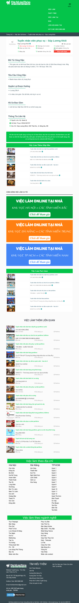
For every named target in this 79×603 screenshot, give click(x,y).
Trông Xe (44, 549)
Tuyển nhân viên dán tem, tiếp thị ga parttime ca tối (44, 149)
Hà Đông (12, 487)
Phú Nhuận (55, 503)
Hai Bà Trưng (13, 475)
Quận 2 (54, 471)
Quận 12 (54, 494)
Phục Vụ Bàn (45, 522)
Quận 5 (54, 477)
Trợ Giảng (12, 543)
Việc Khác (44, 552)
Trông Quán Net (14, 545)
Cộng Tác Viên (45, 545)
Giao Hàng (44, 533)
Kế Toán (43, 536)
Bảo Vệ (11, 552)
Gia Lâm (11, 494)
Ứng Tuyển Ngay (62, 51)
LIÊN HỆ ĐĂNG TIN (55, 25)
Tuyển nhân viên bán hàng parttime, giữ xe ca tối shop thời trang (35, 430)
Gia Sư (11, 536)
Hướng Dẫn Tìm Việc (35, 575)
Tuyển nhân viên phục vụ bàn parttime (27, 421)
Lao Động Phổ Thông (16, 549)
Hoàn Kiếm (12, 477)
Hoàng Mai (12, 496)
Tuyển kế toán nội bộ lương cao (25, 438)
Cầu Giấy (12, 468)
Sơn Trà (32, 473)
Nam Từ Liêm (13, 491)
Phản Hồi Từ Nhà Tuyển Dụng (38, 580)
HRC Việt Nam (44, 602)
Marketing (12, 538)
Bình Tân (54, 508)
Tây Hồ (11, 482)
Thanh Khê (33, 471)
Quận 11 (54, 491)
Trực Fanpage (13, 522)
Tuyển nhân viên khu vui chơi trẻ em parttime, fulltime (44, 157)
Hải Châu (33, 468)
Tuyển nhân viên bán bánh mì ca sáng (40, 180)
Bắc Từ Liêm (13, 489)
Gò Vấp (54, 501)
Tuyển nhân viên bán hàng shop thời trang (41, 172)
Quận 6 (54, 480)
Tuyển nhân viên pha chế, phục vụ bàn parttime (42, 290)
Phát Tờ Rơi (13, 529)
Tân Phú (54, 505)
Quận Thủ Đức (56, 496)
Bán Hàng (12, 524)
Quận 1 (54, 468)
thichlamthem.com (62, 135)
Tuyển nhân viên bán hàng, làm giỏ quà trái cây (30, 404)
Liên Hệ (31, 570)
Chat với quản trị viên (35, 583)
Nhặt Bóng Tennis (47, 531)
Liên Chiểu (33, 477)
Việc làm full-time (20, 34)
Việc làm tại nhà (53, 19)
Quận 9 (54, 487)
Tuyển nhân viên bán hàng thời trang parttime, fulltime (32, 412)
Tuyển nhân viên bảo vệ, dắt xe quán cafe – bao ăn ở (44, 165)
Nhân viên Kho (13, 554)
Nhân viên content (47, 554)
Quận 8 (54, 484)
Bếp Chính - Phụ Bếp (48, 529)
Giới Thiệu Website (34, 568)
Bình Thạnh (55, 498)
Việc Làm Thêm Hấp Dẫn (39, 145)
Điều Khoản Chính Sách (36, 578)
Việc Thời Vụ (45, 524)
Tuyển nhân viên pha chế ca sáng (26, 395)
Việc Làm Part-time (39, 271)
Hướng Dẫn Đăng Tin (35, 573)
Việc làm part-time (52, 11)
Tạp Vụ (11, 540)
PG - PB (11, 547)
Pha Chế (11, 526)
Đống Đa (12, 471)
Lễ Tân (43, 543)
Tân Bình (54, 510)
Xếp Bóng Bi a (45, 547)
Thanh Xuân (12, 480)
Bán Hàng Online (46, 526)
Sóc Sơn (11, 501)
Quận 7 (54, 482)
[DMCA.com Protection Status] (16, 595)
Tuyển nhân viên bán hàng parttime (39, 298)
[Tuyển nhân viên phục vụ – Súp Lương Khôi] (12, 43)
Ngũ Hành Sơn (35, 475)
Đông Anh (12, 503)
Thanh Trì (12, 498)
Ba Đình (11, 473)
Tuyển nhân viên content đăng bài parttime (29, 447)
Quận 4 (54, 475)
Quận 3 (54, 473)
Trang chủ (9, 34)
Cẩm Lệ (32, 480)
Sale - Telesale (46, 540)
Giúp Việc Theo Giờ (47, 538)
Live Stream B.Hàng (15, 531)
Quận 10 (54, 489)
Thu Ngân (12, 533)
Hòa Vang (33, 482)
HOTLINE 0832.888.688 (56, 29)
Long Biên (12, 484)
